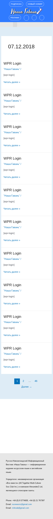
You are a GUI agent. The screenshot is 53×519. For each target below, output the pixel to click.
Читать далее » (12, 81)
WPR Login (12, 63)
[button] (15, 24)
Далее (26, 386)
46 (36, 381)
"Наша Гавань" (12, 69)
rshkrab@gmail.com (20, 508)
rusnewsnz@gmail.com (22, 504)
